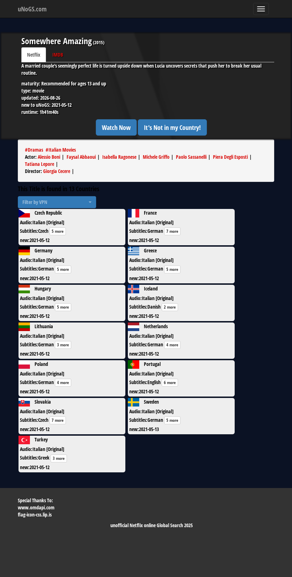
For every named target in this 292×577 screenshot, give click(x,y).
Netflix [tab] (33, 54)
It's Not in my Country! (172, 127)
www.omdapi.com (36, 507)
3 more (63, 345)
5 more (58, 231)
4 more (172, 345)
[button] (57, 202)
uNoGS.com (32, 9)
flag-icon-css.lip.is (35, 514)
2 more (170, 307)
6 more (170, 382)
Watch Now (116, 127)
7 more (172, 231)
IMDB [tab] (57, 54)
